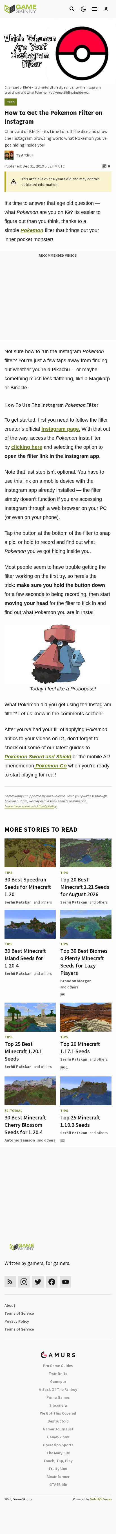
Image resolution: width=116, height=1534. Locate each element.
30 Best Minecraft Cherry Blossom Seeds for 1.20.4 (25, 1125)
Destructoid (58, 1421)
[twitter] (38, 1282)
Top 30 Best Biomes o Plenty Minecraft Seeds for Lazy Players (84, 961)
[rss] (10, 1282)
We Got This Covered (58, 1413)
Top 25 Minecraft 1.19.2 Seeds (80, 1121)
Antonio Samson (20, 1140)
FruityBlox (58, 1468)
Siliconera (58, 1405)
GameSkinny (58, 1436)
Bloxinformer (58, 1476)
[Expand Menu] (94, 9)
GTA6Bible (58, 1484)
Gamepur (58, 1381)
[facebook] (51, 1282)
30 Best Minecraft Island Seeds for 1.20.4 (25, 958)
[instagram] (24, 1282)
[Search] (72, 9)
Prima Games (58, 1397)
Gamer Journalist (58, 1429)
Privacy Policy (17, 1321)
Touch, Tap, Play (58, 1460)
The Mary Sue (58, 1452)
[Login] (105, 9)
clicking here (26, 447)
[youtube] (66, 1282)
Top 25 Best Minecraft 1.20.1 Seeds (23, 1051)
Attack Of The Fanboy (58, 1389)
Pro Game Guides (58, 1365)
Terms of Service (19, 1313)
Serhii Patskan (18, 902)
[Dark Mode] (83, 9)
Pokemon (32, 230)
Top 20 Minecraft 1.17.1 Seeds (80, 1047)
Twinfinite (58, 1373)
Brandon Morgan (76, 980)
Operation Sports (58, 1444)
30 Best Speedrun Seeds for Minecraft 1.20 (28, 887)
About (10, 1305)
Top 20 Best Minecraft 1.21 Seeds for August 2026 (84, 887)
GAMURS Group (100, 1499)
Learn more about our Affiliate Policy (31, 806)
